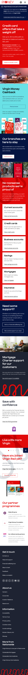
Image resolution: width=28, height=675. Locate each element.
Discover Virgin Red (10, 475)
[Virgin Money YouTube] (15, 580)
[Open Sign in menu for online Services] (21, 2)
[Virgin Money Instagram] (3, 580)
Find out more (18, 106)
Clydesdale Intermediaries (10, 656)
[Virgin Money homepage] (8, 2)
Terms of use (6, 617)
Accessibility (6, 613)
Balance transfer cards (10, 62)
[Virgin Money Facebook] (12, 580)
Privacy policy (6, 620)
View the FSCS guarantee (9, 421)
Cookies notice (6, 624)
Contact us (5, 556)
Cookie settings (6, 628)
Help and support (7, 559)
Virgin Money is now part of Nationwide (13, 648)
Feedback (5, 571)
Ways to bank (6, 567)
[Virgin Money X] (9, 580)
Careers (4, 592)
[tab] (8, 450)
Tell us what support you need (12, 330)
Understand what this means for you (14, 17)
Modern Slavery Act (8, 632)
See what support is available (10, 378)
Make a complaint (7, 575)
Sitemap (4, 636)
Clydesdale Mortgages (9, 652)
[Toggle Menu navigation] (25, 2)
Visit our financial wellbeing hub (13, 324)
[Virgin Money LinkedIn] (18, 580)
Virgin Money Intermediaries (10, 660)
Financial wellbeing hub (9, 563)
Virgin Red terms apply (9, 469)
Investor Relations (7, 599)
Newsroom (5, 603)
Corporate (5, 595)
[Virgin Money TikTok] (6, 580)
